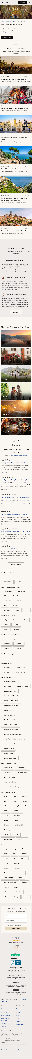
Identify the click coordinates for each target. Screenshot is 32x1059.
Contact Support (18, 1049)
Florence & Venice (9, 710)
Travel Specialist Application (5, 1019)
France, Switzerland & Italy (11, 787)
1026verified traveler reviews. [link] (19, 455)
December (7, 648)
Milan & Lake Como (22, 686)
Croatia (24, 801)
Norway (6, 834)
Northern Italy (8, 591)
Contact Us (4, 1026)
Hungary (6, 887)
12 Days (16, 624)
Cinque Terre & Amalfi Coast (12, 696)
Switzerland (17, 815)
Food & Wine (7, 581)
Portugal (16, 806)
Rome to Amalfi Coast (10, 758)
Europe (6, 796)
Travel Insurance (5, 1015)
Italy (15, 796)
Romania (24, 882)
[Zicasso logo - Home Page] (5, 2)
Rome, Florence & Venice (11, 729)
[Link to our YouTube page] (13, 1034)
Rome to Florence (9, 748)
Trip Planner (7, 667)
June (5, 639)
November (19, 643)
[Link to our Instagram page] (6, 1034)
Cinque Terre (16, 596)
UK (25, 806)
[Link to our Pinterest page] (16, 1034)
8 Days (15, 620)
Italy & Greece (8, 767)
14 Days (6, 629)
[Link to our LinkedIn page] (9, 1034)
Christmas (18, 648)
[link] (16, 70)
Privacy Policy (4, 1049)
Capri (26, 610)
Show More (4, 33)
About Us (3, 1009)
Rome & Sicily (7, 686)
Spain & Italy (21, 767)
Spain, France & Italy (9, 777)
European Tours (8, 21)
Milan (17, 610)
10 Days (6, 624)
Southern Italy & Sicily (10, 681)
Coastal (19, 581)
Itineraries (7, 672)
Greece (24, 796)
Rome (5, 605)
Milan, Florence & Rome (10, 720)
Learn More (16, 312)
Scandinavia (21, 839)
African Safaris (20, 1024)
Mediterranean (8, 839)
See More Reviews (16, 564)
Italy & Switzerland (22, 772)
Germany (6, 820)
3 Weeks (16, 629)
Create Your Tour (20, 672)
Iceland (6, 806)
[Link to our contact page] (20, 1034)
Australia (18, 1015)
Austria (17, 820)
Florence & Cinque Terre (11, 705)
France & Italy (7, 772)
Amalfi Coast (7, 600)
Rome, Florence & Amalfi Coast (12, 734)
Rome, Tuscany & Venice (11, 724)
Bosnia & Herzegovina (10, 882)
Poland (20, 877)
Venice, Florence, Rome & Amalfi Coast (15, 739)
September (7, 643)
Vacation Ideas (21, 667)
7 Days (6, 620)
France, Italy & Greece (10, 782)
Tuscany (19, 600)
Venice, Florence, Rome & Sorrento (14, 744)
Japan (18, 1021)
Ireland (6, 815)
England (6, 810)
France (15, 801)
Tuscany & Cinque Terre (11, 700)
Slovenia (6, 825)
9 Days (25, 620)
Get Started (22, 2)
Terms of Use (11, 1049)
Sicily (5, 596)
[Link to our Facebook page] (2, 1034)
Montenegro (7, 830)
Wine (5, 577)
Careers (3, 1023)
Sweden (19, 830)
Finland (16, 834)
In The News (4, 1012)
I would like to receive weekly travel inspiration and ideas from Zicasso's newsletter (17, 924)
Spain (5, 801)
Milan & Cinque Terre (10, 691)
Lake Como (7, 610)
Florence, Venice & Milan (11, 715)
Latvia (16, 887)
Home (2, 21)
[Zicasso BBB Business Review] (16, 962)
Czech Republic (18, 825)
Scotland (16, 810)
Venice (15, 605)
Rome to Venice (8, 753)
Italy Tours (14, 21)
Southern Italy (21, 591)
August (14, 639)
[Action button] (29, 2)
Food (14, 577)
